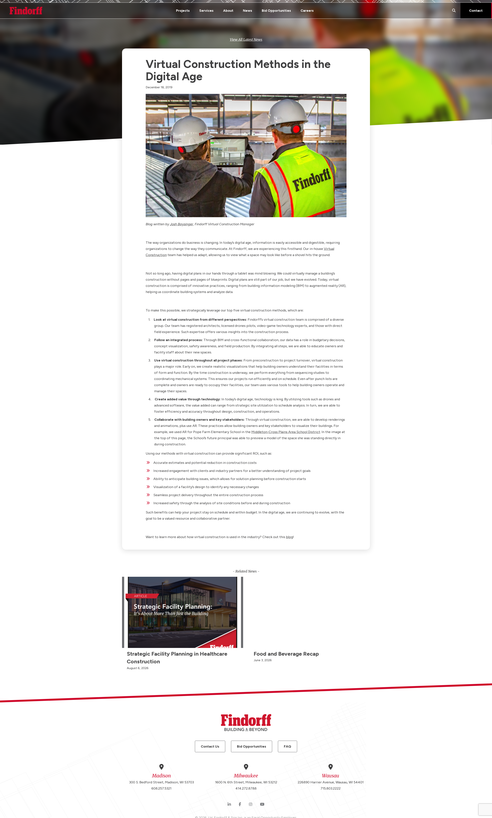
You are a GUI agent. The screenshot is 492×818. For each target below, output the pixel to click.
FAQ (287, 746)
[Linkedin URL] (229, 804)
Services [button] (206, 10)
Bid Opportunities (276, 10)
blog (289, 537)
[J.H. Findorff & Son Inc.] (26, 10)
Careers (307, 10)
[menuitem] (182, 10)
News (247, 10)
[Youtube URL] (262, 804)
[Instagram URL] (250, 804)
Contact (476, 10)
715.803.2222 (331, 788)
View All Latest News (246, 39)
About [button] (228, 10)
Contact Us (210, 746)
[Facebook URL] (240, 804)
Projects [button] (183, 10)
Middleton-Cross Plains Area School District (285, 432)
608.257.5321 (161, 788)
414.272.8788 (246, 788)
